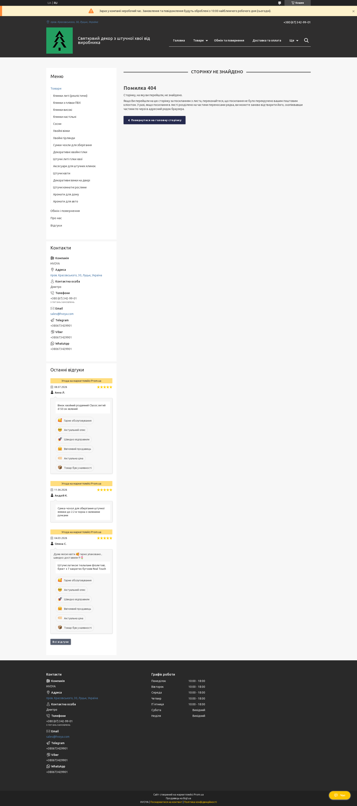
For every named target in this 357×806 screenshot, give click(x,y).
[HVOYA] (59, 40)
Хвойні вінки (61, 130)
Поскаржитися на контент (166, 802)
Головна (179, 40)
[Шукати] (305, 40)
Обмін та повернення (229, 40)
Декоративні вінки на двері (71, 180)
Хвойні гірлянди (64, 138)
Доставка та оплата (266, 40)
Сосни (57, 123)
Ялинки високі (62, 109)
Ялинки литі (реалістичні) (70, 95)
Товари (198, 40)
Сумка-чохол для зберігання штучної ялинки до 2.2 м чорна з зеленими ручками (81, 512)
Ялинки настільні (64, 116)
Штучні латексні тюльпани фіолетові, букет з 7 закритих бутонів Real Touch (82, 567)
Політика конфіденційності (200, 802)
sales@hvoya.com (62, 314)
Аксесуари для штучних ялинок (74, 166)
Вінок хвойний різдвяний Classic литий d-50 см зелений (82, 407)
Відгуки (56, 225)
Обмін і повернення (65, 211)
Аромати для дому (66, 194)
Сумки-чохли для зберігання (72, 145)
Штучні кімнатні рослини (70, 187)
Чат (342, 795)
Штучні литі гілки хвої (68, 159)
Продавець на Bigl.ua (178, 798)
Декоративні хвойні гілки (70, 152)
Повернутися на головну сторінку (156, 120)
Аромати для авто (65, 201)
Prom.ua (199, 794)
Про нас (56, 218)
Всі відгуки (60, 641)
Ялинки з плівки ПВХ (67, 102)
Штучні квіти (61, 173)
